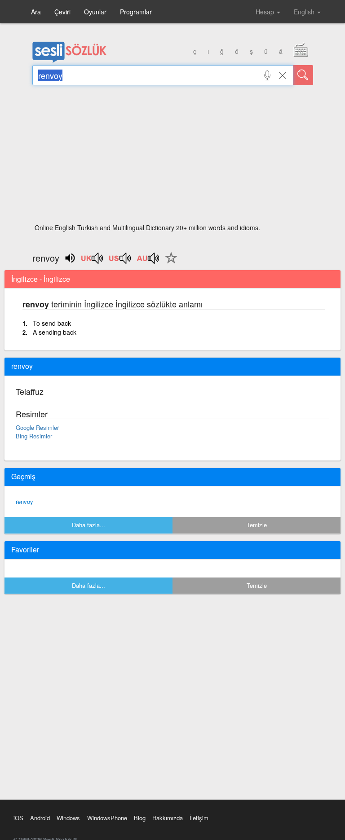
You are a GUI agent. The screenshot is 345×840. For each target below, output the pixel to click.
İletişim (199, 818)
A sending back (54, 332)
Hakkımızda (167, 818)
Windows (68, 818)
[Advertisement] (172, 157)
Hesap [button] (266, 11)
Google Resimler (37, 427)
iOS (18, 818)
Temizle (257, 525)
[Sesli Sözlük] (69, 60)
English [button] (305, 11)
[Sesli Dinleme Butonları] (92, 261)
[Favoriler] (169, 262)
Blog (140, 818)
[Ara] (303, 75)
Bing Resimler (34, 436)
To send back (52, 323)
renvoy (24, 501)
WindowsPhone (107, 818)
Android (40, 818)
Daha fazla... (88, 525)
